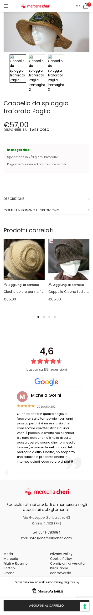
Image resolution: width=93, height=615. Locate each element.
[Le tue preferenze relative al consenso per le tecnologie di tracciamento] (84, 606)
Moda (8, 553)
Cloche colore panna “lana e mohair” (24, 291)
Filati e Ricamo (16, 563)
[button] (85, 6)
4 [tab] (55, 317)
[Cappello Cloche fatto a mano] (68, 259)
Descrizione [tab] (14, 198)
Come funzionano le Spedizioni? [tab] (31, 210)
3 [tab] (49, 317)
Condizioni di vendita (67, 563)
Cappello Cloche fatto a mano (68, 291)
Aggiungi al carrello (46, 605)
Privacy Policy (61, 553)
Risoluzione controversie (60, 570)
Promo (9, 573)
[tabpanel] (24, 274)
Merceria (11, 558)
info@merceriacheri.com (51, 538)
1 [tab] (38, 317)
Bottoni (10, 568)
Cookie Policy (61, 558)
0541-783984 (49, 532)
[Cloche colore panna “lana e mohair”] (24, 259)
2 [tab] (44, 317)
